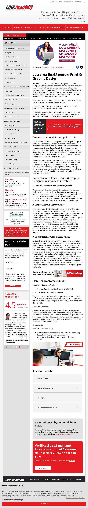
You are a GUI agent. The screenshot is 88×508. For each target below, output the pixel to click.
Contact (78, 2)
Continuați (70, 496)
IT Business (47, 38)
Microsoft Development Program (15, 74)
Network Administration (12, 117)
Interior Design (9, 155)
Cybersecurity (9, 112)
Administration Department (14, 108)
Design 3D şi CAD (59, 38)
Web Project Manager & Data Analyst (16, 142)
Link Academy (35, 479)
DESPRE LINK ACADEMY (75, 28)
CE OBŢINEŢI (28, 28)
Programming (8, 38)
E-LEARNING (39, 28)
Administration (36, 38)
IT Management (10, 125)
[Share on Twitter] (81, 67)
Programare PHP (10, 82)
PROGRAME (18, 28)
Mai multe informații (13, 499)
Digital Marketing (10, 138)
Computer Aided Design (12, 151)
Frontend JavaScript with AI (13, 69)
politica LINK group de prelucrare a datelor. (15, 279)
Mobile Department (11, 168)
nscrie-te (43, 468)
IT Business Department (13, 121)
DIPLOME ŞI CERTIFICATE (55, 28)
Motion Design (9, 104)
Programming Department (14, 48)
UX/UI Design (9, 91)
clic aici (72, 461)
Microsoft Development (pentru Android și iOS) (17, 173)
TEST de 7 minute (13, 228)
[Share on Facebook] (77, 67)
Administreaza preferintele (75, 498)
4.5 (10, 305)
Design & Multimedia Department (16, 87)
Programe (60, 67)
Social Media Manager (12, 134)
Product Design (9, 164)
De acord (44, 504)
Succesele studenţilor (12, 295)
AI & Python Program (11, 61)
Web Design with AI (11, 99)
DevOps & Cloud (10, 53)
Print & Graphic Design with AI (14, 95)
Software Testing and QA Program (15, 65)
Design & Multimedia (22, 38)
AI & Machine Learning (12, 57)
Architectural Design (11, 159)
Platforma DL (68, 2)
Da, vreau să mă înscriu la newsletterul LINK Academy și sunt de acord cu (15, 277)
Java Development (10, 78)
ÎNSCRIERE (7, 28)
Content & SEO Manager (12, 130)
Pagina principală (47, 67)
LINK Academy (56, 2)
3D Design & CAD (10, 147)
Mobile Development (74, 38)
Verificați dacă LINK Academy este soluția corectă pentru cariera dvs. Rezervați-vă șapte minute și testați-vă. (16, 233)
